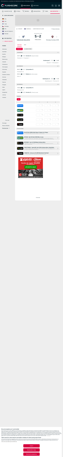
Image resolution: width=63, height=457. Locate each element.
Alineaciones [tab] (28, 49)
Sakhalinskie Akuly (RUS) (23, 40)
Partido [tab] (19, 44)
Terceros (48, 435)
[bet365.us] (20, 110)
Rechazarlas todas (31, 450)
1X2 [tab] (19, 99)
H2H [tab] (25, 44)
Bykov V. (19, 76)
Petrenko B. (20, 58)
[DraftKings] (20, 119)
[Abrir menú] (59, 5)
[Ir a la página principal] (10, 5)
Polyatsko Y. (26, 58)
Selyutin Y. (49, 62)
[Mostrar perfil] (23, 37)
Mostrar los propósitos (31, 454)
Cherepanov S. (20, 71)
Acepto (31, 445)
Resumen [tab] (19, 49)
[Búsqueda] (52, 5)
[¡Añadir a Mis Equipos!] (19, 36)
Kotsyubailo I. (55, 62)
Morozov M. (56, 81)
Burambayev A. (48, 81)
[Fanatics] (20, 124)
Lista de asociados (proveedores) (9, 441)
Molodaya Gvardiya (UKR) (52, 40)
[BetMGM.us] (20, 115)
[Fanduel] (20, 105)
